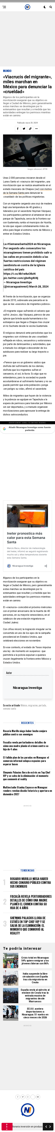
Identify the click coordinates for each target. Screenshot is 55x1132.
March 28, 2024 (38, 286)
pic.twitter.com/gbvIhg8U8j (21, 278)
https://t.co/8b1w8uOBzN (20, 273)
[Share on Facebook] (17, 128)
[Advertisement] (27, 39)
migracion (33, 705)
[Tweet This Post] (24, 128)
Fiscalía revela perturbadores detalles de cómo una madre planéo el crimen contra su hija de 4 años (25, 746)
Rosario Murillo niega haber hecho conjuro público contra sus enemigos (25, 732)
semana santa (9, 708)
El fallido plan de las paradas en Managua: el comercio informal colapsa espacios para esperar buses (26, 761)
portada (42, 705)
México (24, 705)
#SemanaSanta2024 (20, 244)
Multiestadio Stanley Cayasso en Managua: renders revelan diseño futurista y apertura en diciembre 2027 (27, 791)
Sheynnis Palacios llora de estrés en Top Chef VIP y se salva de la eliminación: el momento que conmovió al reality (26, 776)
